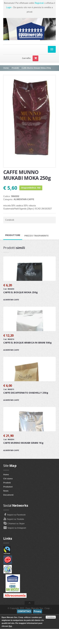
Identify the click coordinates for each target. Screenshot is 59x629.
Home (6, 68)
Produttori (8, 487)
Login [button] (8, 7)
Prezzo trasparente (36, 235)
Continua (51, 617)
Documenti (8, 495)
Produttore (12, 235)
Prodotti (15, 68)
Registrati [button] (39, 3)
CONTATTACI (24, 611)
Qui (10, 626)
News (6, 491)
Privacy (37, 611)
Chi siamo (8, 479)
